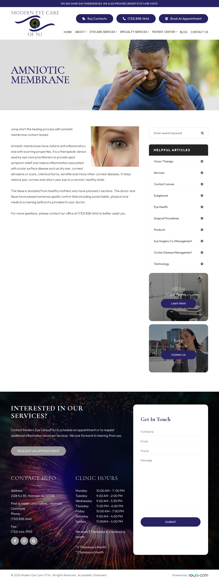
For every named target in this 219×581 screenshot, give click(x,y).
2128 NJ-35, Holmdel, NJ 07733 (32, 496)
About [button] (80, 32)
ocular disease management (173, 252)
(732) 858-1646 (21, 519)
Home (68, 32)
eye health (161, 207)
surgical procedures (166, 218)
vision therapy (163, 161)
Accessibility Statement (92, 575)
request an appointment (38, 451)
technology (161, 264)
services (159, 173)
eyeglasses (161, 195)
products (159, 230)
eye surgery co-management (173, 241)
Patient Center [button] (163, 32)
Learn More (178, 303)
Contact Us (199, 32)
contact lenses (164, 184)
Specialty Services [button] (133, 32)
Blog (183, 32)
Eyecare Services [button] (102, 32)
